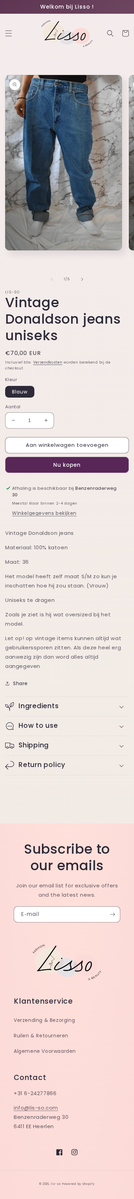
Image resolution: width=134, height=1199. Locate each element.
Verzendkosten (48, 362)
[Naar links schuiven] (51, 279)
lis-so (55, 1184)
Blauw (19, 391)
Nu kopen (67, 464)
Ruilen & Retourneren (41, 1035)
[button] (8, 33)
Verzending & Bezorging (44, 1020)
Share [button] (20, 683)
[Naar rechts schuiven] (82, 279)
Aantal (12, 406)
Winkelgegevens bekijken (44, 513)
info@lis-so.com (36, 1107)
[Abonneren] (112, 914)
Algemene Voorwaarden (45, 1051)
